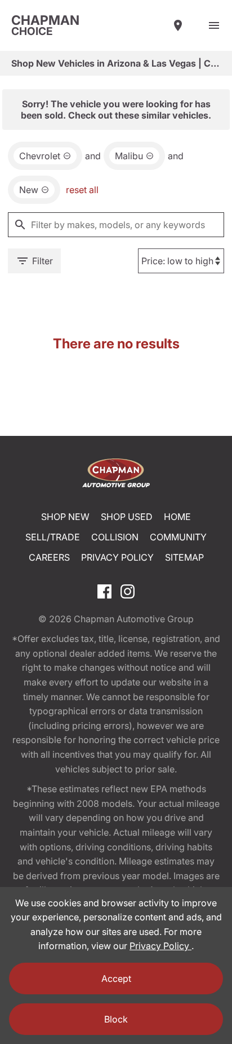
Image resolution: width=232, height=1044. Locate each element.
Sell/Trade (52, 537)
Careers (49, 557)
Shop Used (127, 516)
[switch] (214, 25)
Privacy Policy (117, 557)
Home (177, 516)
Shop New (65, 516)
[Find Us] (178, 25)
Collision (115, 537)
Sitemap (184, 557)
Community (178, 537)
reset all (82, 189)
